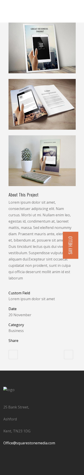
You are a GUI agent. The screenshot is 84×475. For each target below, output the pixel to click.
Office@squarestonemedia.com (29, 442)
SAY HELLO (70, 245)
